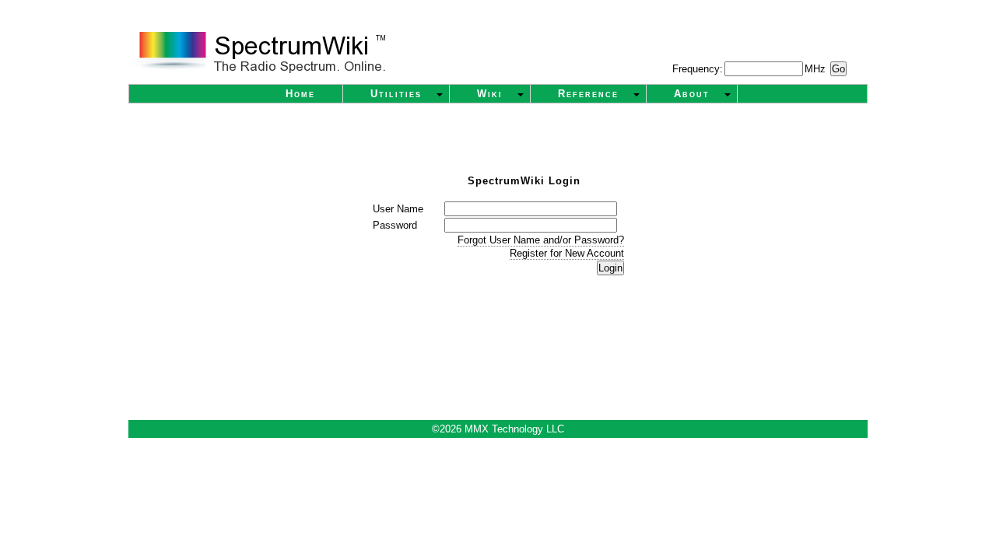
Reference (588, 94)
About (692, 94)
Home (300, 94)
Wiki (490, 94)
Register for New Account (567, 253)
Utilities (396, 94)
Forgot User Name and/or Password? (541, 240)
